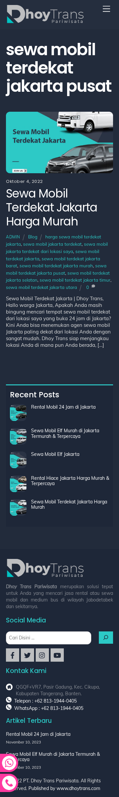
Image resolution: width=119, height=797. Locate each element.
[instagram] (42, 655)
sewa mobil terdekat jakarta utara (41, 287)
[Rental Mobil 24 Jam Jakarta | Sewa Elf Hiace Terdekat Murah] (45, 21)
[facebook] (12, 655)
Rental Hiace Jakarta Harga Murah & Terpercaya (70, 480)
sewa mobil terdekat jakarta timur (75, 280)
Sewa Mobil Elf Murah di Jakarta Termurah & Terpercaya (65, 433)
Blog (32, 236)
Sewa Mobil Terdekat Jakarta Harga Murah (51, 207)
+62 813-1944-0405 (62, 708)
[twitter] (27, 655)
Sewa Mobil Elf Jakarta (55, 454)
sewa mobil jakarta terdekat (52, 244)
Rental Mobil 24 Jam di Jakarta (63, 407)
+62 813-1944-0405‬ (55, 701)
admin (13, 236)
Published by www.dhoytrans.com (64, 788)
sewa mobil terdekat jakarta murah (56, 265)
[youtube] (57, 655)
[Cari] (106, 637)
